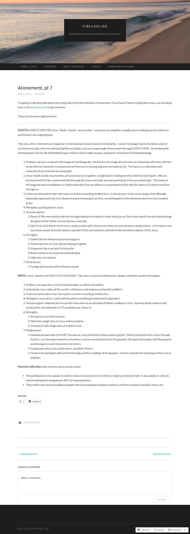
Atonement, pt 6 (27, 453)
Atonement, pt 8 (162, 453)
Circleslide (95, 26)
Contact (96, 66)
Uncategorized (32, 422)
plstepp (40, 94)
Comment (162, 499)
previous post (39, 107)
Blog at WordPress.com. (33, 528)
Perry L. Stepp (29, 66)
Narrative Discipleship (121, 66)
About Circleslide (73, 66)
